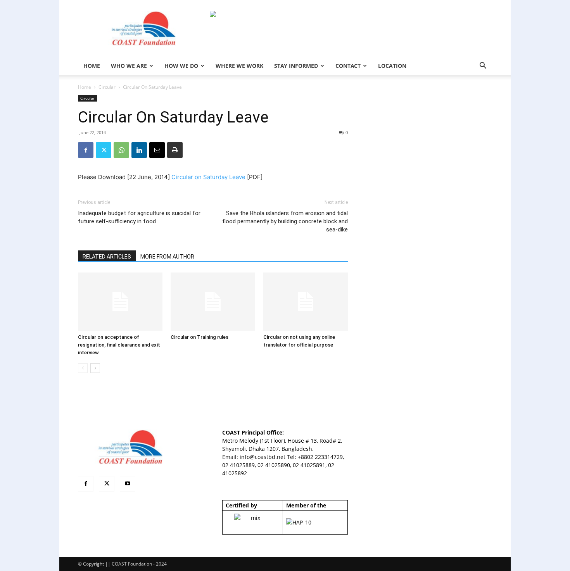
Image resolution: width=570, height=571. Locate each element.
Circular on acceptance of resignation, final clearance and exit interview (119, 344)
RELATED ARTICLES (107, 257)
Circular (107, 87)
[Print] (175, 150)
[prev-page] (83, 368)
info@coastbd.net (262, 457)
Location (392, 65)
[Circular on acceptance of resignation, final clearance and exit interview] (120, 302)
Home (84, 87)
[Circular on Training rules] (213, 302)
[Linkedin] (139, 150)
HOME (91, 65)
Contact (348, 65)
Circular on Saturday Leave (208, 177)
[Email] (157, 150)
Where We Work (239, 65)
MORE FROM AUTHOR (167, 257)
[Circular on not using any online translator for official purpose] (305, 302)
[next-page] (95, 368)
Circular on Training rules (199, 337)
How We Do (181, 65)
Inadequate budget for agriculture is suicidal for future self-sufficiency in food (139, 217)
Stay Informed (296, 65)
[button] (482, 66)
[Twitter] (103, 150)
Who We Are (129, 65)
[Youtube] (127, 484)
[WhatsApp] (121, 150)
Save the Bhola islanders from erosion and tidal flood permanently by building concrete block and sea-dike (285, 221)
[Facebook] (85, 150)
